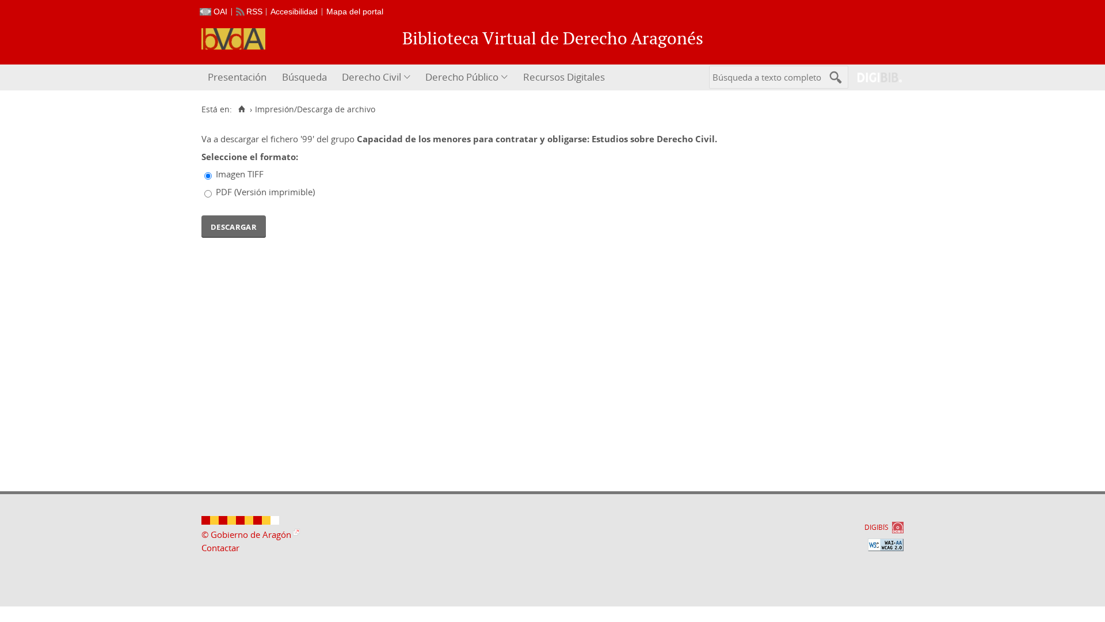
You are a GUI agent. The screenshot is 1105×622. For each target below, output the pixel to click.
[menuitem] (238, 77)
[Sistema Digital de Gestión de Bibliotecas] (875, 77)
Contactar (220, 547)
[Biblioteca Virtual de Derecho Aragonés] (233, 39)
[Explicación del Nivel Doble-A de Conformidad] (886, 545)
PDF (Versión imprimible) (265, 192)
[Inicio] (241, 109)
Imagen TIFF (240, 174)
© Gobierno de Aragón (246, 534)
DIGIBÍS (876, 527)
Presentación (237, 77)
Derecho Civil (371, 77)
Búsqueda (304, 77)
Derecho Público (461, 77)
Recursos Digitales (564, 77)
